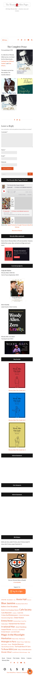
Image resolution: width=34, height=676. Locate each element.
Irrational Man (8, 626)
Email (3, 156)
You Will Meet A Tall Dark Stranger (19, 652)
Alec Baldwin (10, 599)
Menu (5, 40)
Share (30, 194)
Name (3, 150)
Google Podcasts (22, 225)
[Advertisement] (17, 25)
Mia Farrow (22, 638)
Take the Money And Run (7, 646)
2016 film (3, 599)
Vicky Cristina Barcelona (24, 649)
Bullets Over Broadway (9, 606)
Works (23, 658)
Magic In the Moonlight (13, 634)
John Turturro (15, 629)
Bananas (29, 599)
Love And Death (15, 632)
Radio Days (27, 642)
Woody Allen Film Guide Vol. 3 (17, 450)
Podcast (9, 658)
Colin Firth (20, 613)
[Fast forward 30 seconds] (16, 192)
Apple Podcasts (12, 225)
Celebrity (14, 613)
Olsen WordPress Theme (13, 672)
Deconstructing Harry (7, 617)
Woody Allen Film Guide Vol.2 (17, 420)
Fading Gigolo (4, 624)
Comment (4, 132)
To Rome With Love (9, 649)
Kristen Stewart (5, 632)
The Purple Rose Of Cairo (23, 646)
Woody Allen (5, 660)
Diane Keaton (19, 618)
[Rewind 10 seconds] (8, 192)
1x (11, 192)
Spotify (30, 225)
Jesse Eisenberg (21, 627)
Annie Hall (21, 599)
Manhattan (6, 638)
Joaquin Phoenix (6, 629)
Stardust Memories (18, 644)
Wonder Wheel (6, 652)
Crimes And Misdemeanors (9, 615)
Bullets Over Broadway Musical (10, 610)
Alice (15, 599)
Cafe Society (25, 609)
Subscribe (22, 194)
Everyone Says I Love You (19, 621)
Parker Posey (20, 642)
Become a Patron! (17, 230)
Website (3, 162)
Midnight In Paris (8, 641)
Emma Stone (7, 620)
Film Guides (16, 658)
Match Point (15, 638)
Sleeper (9, 644)
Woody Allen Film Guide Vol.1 (17, 390)
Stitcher (17, 227)
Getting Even (5, 61)
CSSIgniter (24, 672)
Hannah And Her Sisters (17, 624)
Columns (29, 658)
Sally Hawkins (4, 644)
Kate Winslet (22, 629)
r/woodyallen (17, 582)
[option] (17, 206)
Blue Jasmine (8, 603)
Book (3, 658)
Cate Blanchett (6, 613)
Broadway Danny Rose (22, 603)
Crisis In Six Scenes (24, 615)
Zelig (29, 652)
